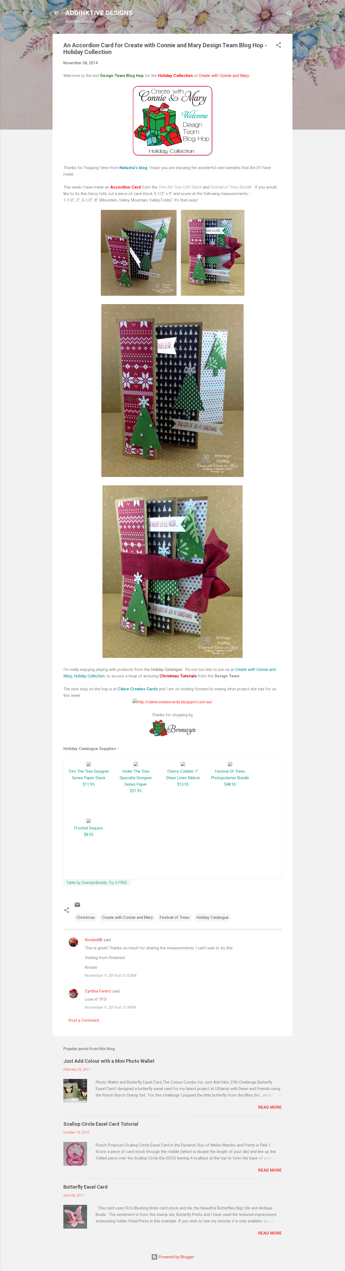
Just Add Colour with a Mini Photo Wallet (108, 1061)
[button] (278, 46)
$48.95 (230, 784)
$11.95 (88, 784)
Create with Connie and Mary (127, 917)
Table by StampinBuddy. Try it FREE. (97, 882)
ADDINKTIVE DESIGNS (99, 13)
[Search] (289, 14)
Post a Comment (84, 1020)
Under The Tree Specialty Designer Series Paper (136, 778)
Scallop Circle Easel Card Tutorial (100, 1124)
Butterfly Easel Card (85, 1187)
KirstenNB (93, 939)
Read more (270, 1107)
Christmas (86, 917)
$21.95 (136, 790)
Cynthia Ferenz (98, 991)
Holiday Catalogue (212, 917)
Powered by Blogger (176, 1257)
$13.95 (183, 784)
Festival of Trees (174, 917)
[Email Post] (77, 906)
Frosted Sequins (88, 828)
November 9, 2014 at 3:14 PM (110, 1007)
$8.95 (88, 834)
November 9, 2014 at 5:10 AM (110, 975)
